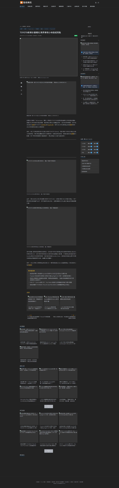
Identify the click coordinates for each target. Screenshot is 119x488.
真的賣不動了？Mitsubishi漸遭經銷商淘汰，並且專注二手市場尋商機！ (28, 382)
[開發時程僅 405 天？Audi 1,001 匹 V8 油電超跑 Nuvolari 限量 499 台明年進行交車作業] (48, 335)
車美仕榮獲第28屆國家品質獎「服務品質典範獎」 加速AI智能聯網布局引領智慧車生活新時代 (52, 279)
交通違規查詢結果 (86, 166)
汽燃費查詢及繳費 (86, 169)
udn (21, 26)
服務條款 (53, 482)
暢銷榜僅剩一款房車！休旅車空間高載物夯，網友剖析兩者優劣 (28, 360)
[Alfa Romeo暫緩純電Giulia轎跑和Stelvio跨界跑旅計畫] (51, 301)
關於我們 (76, 482)
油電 (42, 29)
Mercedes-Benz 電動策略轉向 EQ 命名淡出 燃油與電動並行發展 (28, 400)
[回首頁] (27, 2)
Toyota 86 (52, 29)
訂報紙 (71, 482)
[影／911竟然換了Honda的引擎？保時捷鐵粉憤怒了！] (48, 374)
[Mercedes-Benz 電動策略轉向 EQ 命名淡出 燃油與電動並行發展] (29, 392)
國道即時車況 (85, 161)
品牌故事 (76, 6)
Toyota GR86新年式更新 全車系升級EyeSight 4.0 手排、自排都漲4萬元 (50, 276)
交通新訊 (53, 6)
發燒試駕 (30, 6)
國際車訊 (37, 6)
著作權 (57, 482)
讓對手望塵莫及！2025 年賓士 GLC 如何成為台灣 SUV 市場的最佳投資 (68, 382)
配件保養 (84, 6)
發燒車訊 (24, 26)
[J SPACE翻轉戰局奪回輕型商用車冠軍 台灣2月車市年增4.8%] (48, 392)
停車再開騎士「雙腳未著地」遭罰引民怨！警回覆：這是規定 (68, 400)
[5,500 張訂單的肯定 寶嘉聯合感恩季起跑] (67, 301)
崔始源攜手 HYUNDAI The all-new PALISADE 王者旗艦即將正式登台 (49, 285)
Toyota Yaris (31, 29)
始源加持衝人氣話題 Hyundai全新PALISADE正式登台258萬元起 (48, 273)
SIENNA (46, 29)
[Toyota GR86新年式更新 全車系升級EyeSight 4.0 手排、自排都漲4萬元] (48, 419)
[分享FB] (21, 82)
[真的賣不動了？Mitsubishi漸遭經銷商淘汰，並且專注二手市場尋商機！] (29, 374)
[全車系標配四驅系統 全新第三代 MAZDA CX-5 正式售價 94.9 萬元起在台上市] (29, 419)
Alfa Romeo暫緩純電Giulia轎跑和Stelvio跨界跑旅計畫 (51, 307)
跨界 (21, 29)
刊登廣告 (37, 482)
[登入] (96, 2)
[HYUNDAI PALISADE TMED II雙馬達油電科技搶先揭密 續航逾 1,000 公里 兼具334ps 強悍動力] (48, 436)
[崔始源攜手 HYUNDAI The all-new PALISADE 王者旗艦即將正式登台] (29, 436)
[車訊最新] (98, 40)
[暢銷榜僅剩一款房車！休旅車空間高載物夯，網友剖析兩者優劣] (29, 352)
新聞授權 (48, 482)
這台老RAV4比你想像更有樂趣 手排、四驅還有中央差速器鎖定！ (35, 307)
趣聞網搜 (61, 6)
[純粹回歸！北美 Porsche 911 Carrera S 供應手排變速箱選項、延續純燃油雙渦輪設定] (29, 335)
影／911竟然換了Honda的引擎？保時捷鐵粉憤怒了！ (47, 382)
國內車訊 (22, 6)
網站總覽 (81, 482)
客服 (44, 482)
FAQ (42, 482)
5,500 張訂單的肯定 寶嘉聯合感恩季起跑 (67, 307)
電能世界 (45, 6)
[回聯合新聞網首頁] (21, 2)
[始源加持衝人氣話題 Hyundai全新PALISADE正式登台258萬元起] (68, 419)
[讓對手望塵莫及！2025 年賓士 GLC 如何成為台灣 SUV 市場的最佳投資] (68, 374)
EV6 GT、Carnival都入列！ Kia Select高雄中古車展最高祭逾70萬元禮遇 (51, 282)
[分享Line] (21, 86)
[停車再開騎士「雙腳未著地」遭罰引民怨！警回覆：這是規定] (68, 392)
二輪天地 (69, 6)
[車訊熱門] (98, 74)
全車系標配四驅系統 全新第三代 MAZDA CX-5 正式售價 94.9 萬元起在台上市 (29, 427)
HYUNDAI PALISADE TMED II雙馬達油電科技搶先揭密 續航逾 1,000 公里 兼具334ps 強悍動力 (48, 444)
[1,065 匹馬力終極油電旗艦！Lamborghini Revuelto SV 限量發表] (68, 335)
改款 (25, 29)
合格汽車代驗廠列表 (86, 163)
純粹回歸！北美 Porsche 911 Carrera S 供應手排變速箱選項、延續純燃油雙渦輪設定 (29, 342)
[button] (98, 2)
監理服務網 (84, 171)
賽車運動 (92, 6)
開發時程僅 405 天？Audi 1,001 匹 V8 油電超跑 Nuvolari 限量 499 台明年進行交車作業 (48, 342)
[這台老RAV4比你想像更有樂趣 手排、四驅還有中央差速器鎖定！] (35, 301)
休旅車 (37, 29)
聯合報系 (67, 482)
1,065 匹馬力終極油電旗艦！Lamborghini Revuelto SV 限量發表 (68, 342)
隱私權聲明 (62, 482)
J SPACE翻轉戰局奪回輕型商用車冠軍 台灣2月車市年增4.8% (48, 400)
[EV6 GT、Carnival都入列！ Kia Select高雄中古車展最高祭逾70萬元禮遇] (68, 436)
